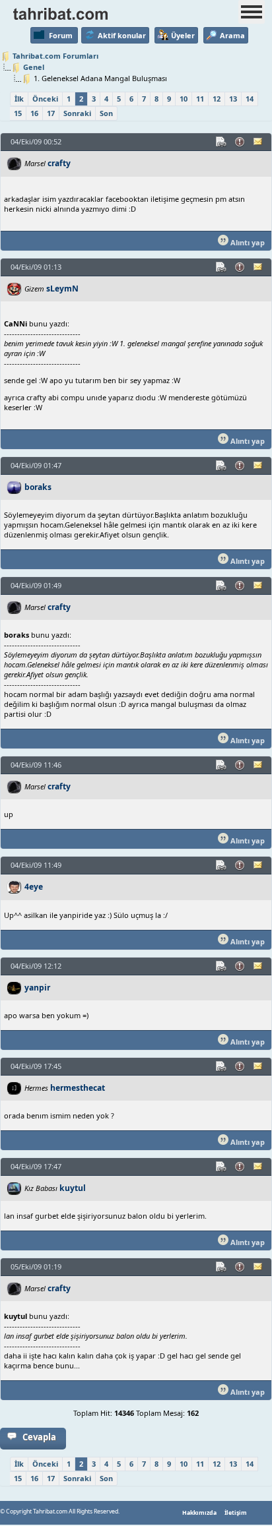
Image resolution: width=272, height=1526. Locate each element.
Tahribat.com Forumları (55, 56)
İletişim (235, 1513)
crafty (59, 163)
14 (250, 99)
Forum (61, 35)
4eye (33, 886)
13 (233, 99)
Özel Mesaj (259, 141)
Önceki (45, 99)
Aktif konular (122, 35)
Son (106, 113)
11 (200, 99)
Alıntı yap (246, 242)
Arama (232, 35)
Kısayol (222, 141)
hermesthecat (77, 1087)
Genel (33, 67)
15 (18, 113)
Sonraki (77, 113)
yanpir (37, 987)
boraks (37, 487)
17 (51, 113)
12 (217, 99)
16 (34, 113)
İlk (19, 99)
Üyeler (183, 35)
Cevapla (39, 1437)
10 (183, 99)
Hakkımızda (199, 1513)
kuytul (72, 1188)
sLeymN (62, 288)
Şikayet (240, 141)
